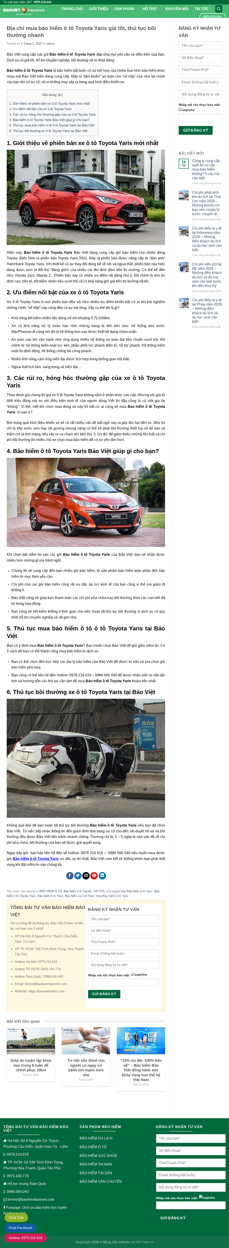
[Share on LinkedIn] (102, 875)
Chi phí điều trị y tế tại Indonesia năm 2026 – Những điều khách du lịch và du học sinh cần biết (207, 239)
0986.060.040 (18, 1192)
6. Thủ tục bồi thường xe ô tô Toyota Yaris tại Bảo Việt (48, 131)
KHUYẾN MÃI (177, 9)
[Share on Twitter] (78, 875)
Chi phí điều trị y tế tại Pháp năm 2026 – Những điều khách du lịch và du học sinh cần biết (207, 310)
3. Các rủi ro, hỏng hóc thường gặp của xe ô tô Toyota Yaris (52, 114)
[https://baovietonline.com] (24, 11)
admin (51, 43)
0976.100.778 (18, 1176)
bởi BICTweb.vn (141, 1242)
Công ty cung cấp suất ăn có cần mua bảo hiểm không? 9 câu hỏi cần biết (206, 169)
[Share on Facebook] (70, 875)
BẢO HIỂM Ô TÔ (50, 891)
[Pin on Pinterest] (94, 875)
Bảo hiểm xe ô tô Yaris (79, 896)
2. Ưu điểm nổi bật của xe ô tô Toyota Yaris (40, 109)
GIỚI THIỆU (98, 9)
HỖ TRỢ (149, 9)
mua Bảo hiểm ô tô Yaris (112, 896)
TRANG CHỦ (72, 9)
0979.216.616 (18, 1154)
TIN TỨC (201, 9)
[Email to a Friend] (86, 875)
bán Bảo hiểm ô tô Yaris (136, 891)
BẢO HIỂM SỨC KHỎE (98, 1156)
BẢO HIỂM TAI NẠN (96, 1164)
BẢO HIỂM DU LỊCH (96, 1138)
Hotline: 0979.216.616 (25, 1238)
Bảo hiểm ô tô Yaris (50, 896)
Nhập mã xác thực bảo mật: (109, 975)
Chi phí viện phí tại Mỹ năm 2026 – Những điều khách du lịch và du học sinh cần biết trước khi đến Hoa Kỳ (207, 275)
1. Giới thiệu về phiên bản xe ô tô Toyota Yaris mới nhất (49, 103)
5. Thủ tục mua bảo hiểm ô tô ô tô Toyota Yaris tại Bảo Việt (51, 125)
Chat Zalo (16, 1217)
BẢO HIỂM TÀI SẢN (96, 1173)
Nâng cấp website (116, 1242)
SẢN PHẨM (124, 9)
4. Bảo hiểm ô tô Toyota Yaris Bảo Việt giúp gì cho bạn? (49, 120)
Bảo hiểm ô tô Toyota (77, 891)
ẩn (60, 95)
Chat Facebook (20, 1228)
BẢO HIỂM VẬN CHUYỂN (101, 1181)
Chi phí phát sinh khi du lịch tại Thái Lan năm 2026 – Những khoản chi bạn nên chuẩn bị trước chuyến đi (206, 203)
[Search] (219, 9)
